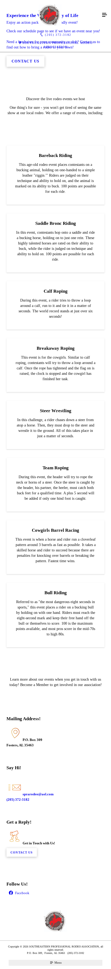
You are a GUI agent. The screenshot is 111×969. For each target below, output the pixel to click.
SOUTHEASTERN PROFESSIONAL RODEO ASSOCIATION (57, 44)
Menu (58, 962)
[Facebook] (55, 893)
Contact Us (22, 852)
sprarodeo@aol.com (38, 794)
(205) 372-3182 (17, 799)
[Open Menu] (104, 15)
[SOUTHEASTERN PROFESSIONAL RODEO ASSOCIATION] (50, 15)
